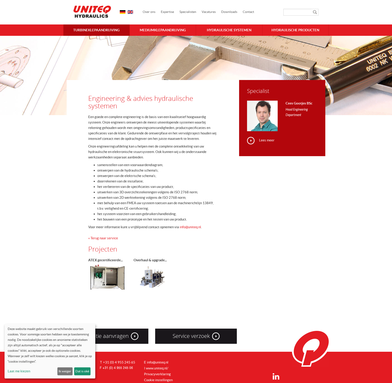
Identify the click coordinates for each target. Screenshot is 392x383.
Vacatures (209, 12)
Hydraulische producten (295, 30)
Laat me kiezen (19, 371)
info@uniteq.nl (190, 227)
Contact (248, 12)
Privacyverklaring (157, 374)
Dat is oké (82, 371)
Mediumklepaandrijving (163, 30)
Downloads (229, 12)
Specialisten (187, 12)
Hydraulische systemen (229, 30)
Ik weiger (65, 371)
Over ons (149, 12)
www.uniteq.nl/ (157, 368)
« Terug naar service (103, 238)
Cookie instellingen (158, 380)
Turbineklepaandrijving (96, 30)
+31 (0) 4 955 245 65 (119, 362)
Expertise (167, 12)
